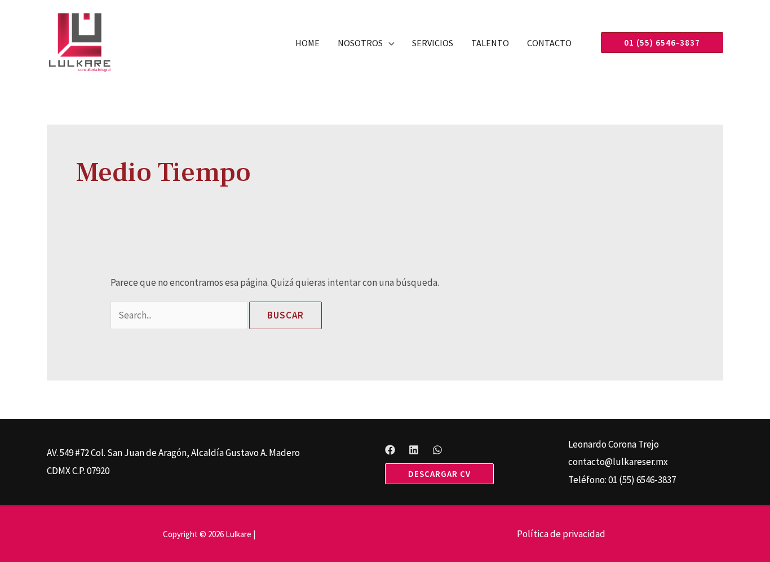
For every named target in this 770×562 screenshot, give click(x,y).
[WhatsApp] (437, 450)
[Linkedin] (414, 450)
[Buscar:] (179, 315)
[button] (388, 43)
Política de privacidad (561, 534)
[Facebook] (390, 450)
